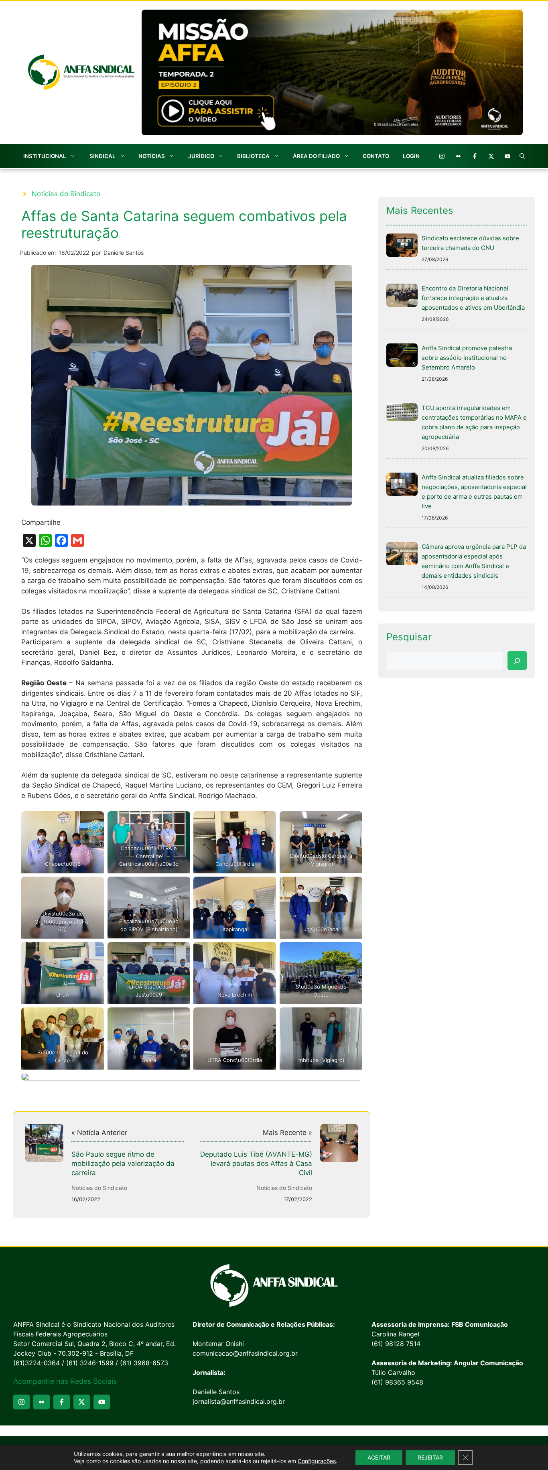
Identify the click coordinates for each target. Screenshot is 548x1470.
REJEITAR (430, 1457)
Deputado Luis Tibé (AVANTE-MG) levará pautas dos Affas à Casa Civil (256, 1163)
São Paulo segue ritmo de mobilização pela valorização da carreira (123, 1163)
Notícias (151, 156)
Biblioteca (253, 156)
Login (411, 156)
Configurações (317, 1461)
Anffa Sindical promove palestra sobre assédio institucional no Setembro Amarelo (467, 357)
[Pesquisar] (517, 660)
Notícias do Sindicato (66, 194)
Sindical (102, 156)
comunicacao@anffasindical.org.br (245, 1353)
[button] (522, 156)
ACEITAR (378, 1457)
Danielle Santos (124, 252)
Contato (376, 156)
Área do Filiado (316, 156)
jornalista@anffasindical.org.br (239, 1401)
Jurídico (201, 156)
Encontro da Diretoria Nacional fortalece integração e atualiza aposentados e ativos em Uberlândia (473, 297)
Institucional (44, 156)
